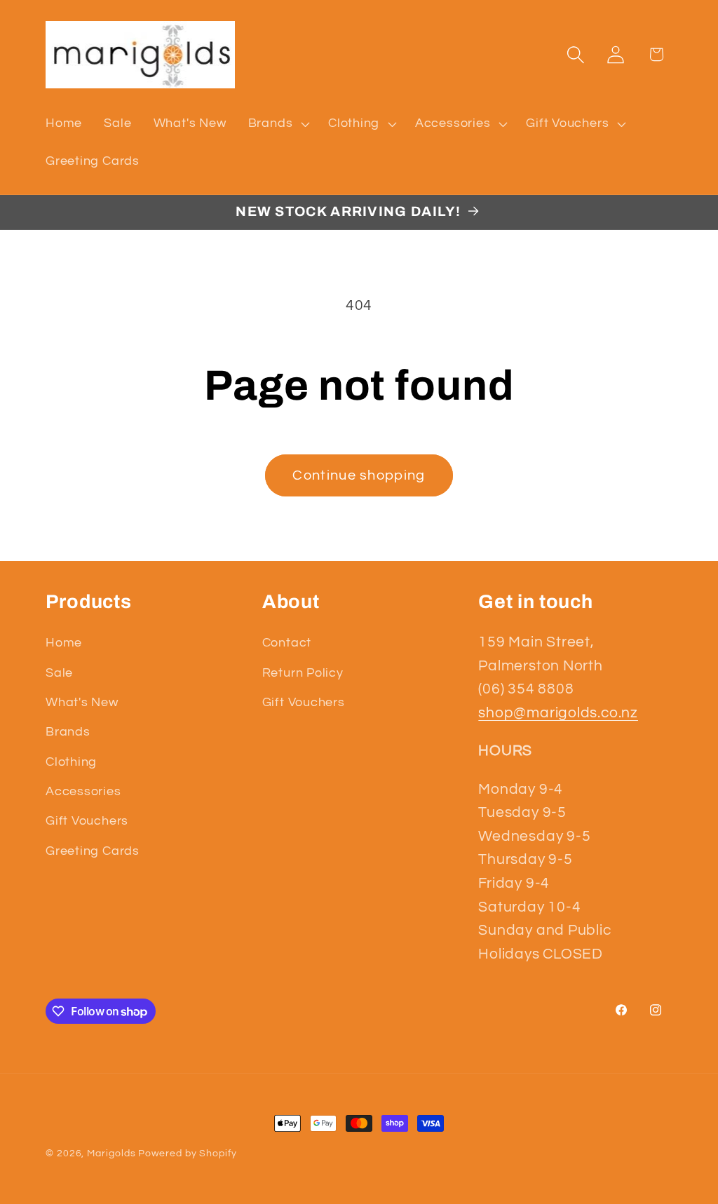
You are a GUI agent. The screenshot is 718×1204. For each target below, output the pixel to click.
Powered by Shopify (187, 1153)
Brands (68, 731)
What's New (82, 702)
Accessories (83, 791)
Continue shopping (358, 475)
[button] (277, 123)
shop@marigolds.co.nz (558, 712)
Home (64, 642)
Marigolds (111, 1153)
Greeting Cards (93, 851)
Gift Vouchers (87, 820)
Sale (59, 672)
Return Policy (303, 672)
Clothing (71, 762)
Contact (286, 642)
